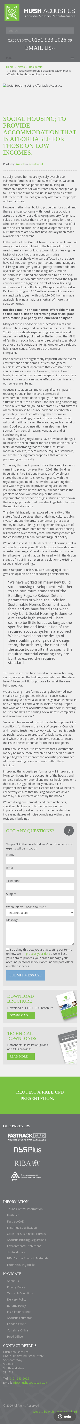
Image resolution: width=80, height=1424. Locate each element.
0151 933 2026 (50, 39)
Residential (36, 67)
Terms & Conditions (20, 1293)
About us (13, 1281)
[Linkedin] (28, 1390)
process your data (38, 954)
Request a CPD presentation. (40, 1095)
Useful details (16, 1252)
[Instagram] (36, 1390)
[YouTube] (21, 1390)
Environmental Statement (24, 1246)
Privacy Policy (16, 1287)
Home (10, 67)
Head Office (15, 1336)
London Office (16, 1324)
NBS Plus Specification (22, 1227)
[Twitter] (13, 1390)
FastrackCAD (15, 1221)
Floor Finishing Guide (21, 1265)
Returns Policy (16, 1306)
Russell (20, 164)
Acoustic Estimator (19, 1318)
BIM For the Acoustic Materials (27, 1258)
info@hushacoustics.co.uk (30, 1382)
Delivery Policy (16, 1299)
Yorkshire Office (17, 1330)
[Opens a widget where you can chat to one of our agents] (64, 1417)
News (21, 67)
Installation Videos (19, 1312)
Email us (38, 48)
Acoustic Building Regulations (26, 1240)
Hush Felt (13, 1215)
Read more (19, 1056)
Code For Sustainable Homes (26, 1234)
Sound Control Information (25, 1209)
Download (19, 1015)
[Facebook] (6, 1390)
